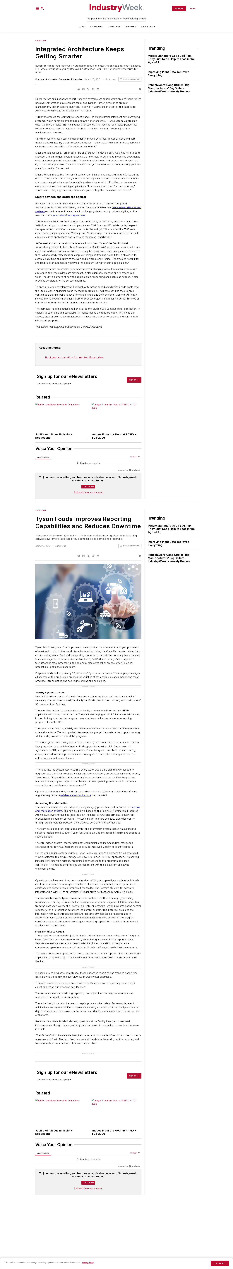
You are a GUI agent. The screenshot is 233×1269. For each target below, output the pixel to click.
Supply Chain (148, 27)
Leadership (130, 27)
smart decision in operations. (69, 215)
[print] (140, 89)
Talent (82, 27)
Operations (114, 27)
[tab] (43, 457)
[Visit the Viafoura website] (134, 470)
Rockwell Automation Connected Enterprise (58, 79)
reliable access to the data (75, 795)
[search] (42, 8)
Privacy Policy (88, 1263)
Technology (97, 27)
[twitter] (88, 89)
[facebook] (78, 89)
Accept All (219, 1263)
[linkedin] (83, 89)
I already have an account (88, 492)
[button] (37, 8)
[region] (88, 463)
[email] (98, 89)
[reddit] (93, 89)
